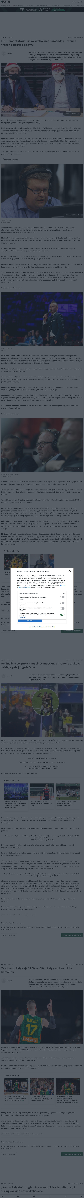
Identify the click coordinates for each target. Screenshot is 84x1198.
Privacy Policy (51, 626)
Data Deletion (32, 626)
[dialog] (42, 599)
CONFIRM (30, 621)
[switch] (62, 597)
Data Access (42, 626)
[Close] (70, 571)
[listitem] (42, 593)
